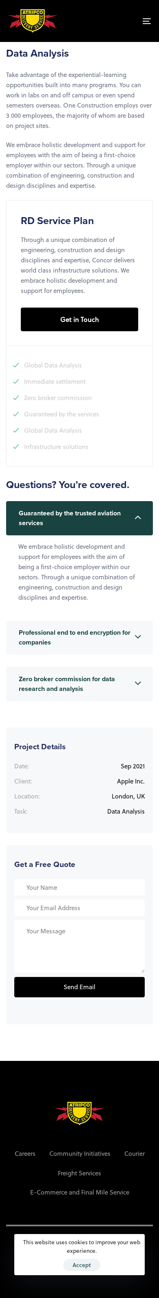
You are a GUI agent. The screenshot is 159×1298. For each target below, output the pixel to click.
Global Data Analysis (53, 365)
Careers (25, 1153)
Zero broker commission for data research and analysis (67, 684)
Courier (134, 1153)
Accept (82, 1265)
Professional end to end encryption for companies (74, 638)
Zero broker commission (58, 397)
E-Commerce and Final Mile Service (79, 1192)
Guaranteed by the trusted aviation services (70, 518)
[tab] (79, 518)
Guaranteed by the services (61, 413)
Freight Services (79, 1172)
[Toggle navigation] (127, 21)
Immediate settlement (55, 381)
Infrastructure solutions (56, 446)
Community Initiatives (79, 1153)
